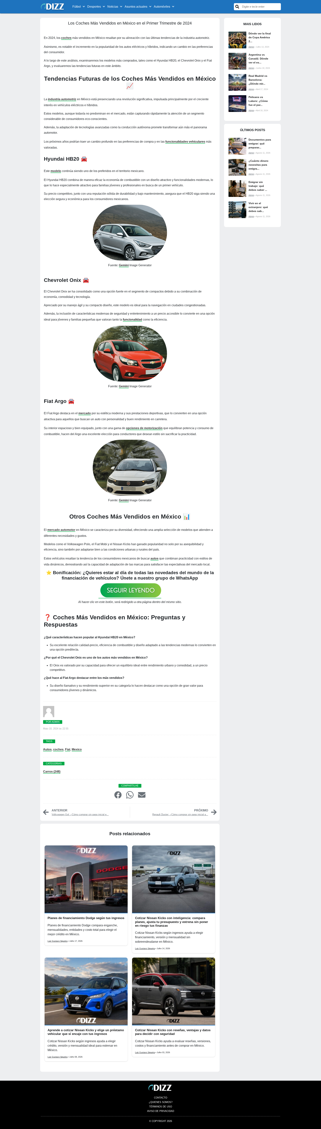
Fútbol (76, 6)
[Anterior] (46, 812)
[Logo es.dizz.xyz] (53, 6)
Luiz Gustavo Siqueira (57, 941)
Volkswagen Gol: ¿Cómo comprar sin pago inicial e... (80, 814)
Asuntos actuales (136, 6)
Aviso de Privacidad (160, 1111)
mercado (84, 413)
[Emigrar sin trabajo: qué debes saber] (237, 188)
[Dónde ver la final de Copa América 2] (237, 40)
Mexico (77, 749)
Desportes (94, 6)
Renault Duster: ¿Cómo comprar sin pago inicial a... (180, 814)
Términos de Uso (160, 1106)
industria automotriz (62, 99)
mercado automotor (61, 529)
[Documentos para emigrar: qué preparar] (237, 146)
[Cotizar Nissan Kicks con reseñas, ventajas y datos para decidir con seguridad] (173, 991)
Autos (47, 749)
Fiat (67, 749)
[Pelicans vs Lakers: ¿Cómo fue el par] (237, 103)
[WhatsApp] (130, 794)
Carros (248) (51, 771)
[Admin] (48, 712)
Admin (251, 47)
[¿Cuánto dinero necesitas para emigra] (237, 167)
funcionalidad (132, 319)
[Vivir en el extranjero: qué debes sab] (237, 209)
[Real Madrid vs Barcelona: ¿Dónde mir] (237, 82)
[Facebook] (118, 794)
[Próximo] (214, 812)
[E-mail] (141, 794)
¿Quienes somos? (160, 1102)
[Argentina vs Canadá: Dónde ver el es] (237, 61)
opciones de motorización (144, 428)
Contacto (160, 1097)
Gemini (124, 265)
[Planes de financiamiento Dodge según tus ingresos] (86, 879)
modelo (56, 171)
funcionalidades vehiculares (185, 141)
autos (154, 558)
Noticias (112, 6)
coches (66, 37)
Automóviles (162, 6)
